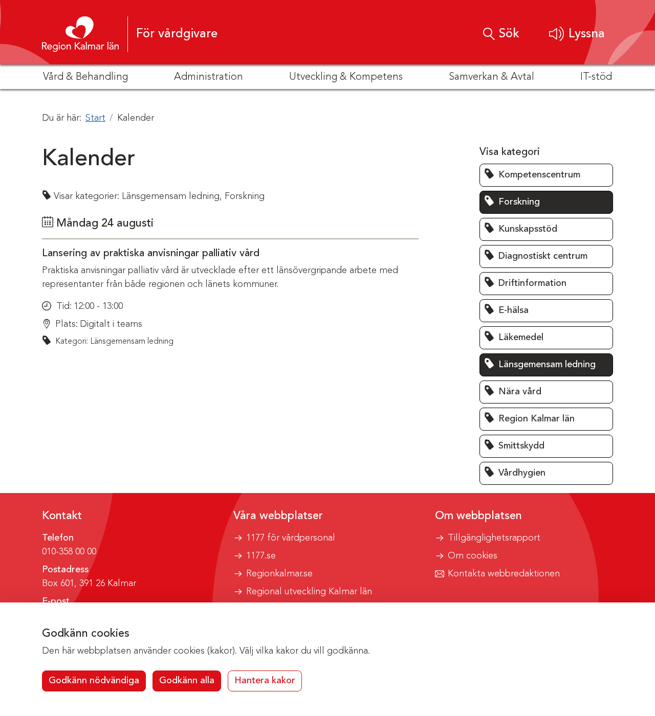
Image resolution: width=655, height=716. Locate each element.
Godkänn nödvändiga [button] (94, 680)
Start (95, 118)
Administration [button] (208, 77)
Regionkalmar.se (279, 573)
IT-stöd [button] (596, 77)
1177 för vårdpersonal (290, 538)
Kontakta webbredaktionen (504, 573)
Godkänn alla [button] (186, 680)
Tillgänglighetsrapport (494, 538)
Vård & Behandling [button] (85, 77)
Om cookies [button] (472, 556)
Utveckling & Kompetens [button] (346, 77)
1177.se (261, 556)
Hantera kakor (264, 680)
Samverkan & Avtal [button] (491, 77)
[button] (577, 34)
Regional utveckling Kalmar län (309, 591)
